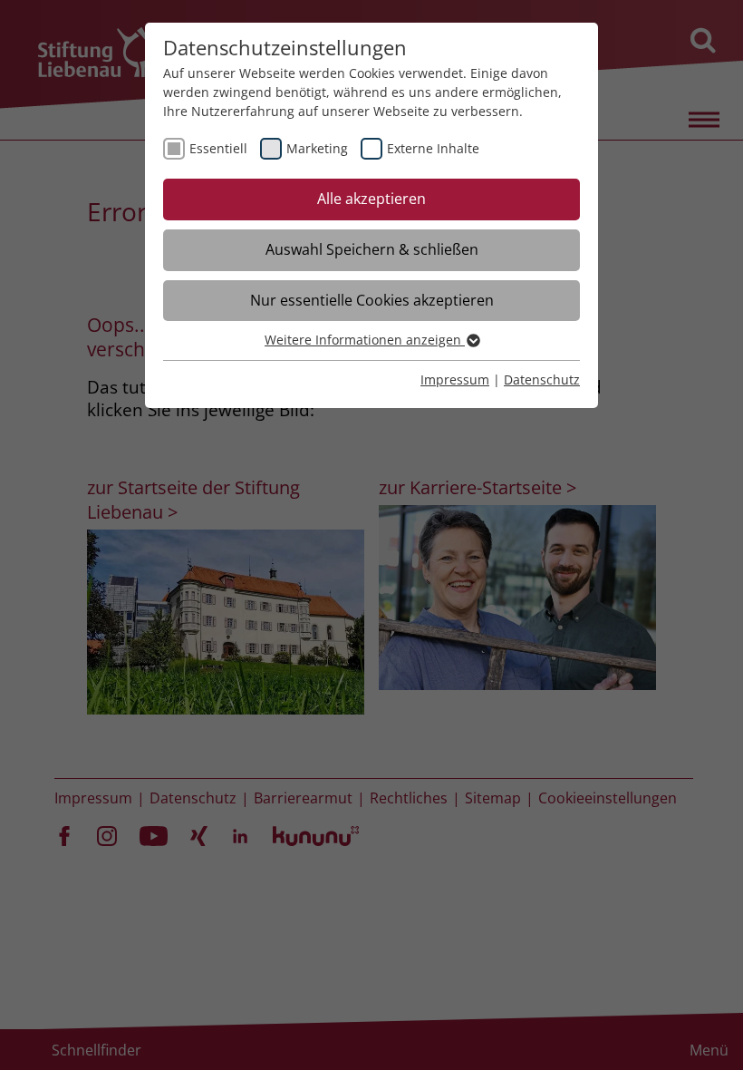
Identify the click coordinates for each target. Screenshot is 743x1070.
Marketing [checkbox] (317, 148)
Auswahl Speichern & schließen (371, 249)
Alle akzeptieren (371, 199)
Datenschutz (542, 379)
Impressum (454, 379)
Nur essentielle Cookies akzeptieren (372, 300)
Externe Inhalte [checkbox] (433, 148)
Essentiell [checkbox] (218, 148)
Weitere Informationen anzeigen (365, 339)
